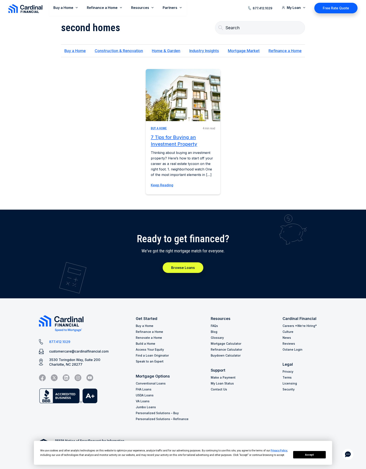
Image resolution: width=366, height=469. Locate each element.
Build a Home (145, 343)
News (287, 337)
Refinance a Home (285, 50)
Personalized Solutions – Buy (157, 413)
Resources (220, 318)
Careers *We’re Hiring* (300, 326)
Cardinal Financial (299, 318)
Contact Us (219, 389)
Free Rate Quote (336, 8)
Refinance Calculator (226, 349)
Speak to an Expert (150, 361)
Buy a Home (75, 50)
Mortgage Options (153, 376)
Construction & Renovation (119, 50)
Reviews (289, 343)
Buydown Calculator (226, 355)
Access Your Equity (150, 349)
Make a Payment (223, 377)
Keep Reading (162, 185)
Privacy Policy (279, 450)
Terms (287, 377)
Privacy (288, 371)
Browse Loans (183, 268)
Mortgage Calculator (226, 343)
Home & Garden (166, 50)
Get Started (146, 318)
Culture (288, 331)
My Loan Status (222, 383)
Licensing (290, 383)
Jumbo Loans (146, 407)
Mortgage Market (244, 50)
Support (218, 370)
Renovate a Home (149, 337)
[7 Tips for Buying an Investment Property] (183, 95)
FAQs (214, 326)
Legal (288, 364)
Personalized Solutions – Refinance (162, 419)
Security (289, 389)
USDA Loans (145, 395)
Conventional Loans (151, 383)
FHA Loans (143, 389)
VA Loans (143, 401)
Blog (214, 331)
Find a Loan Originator (152, 355)
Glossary (217, 337)
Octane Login (292, 349)
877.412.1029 (262, 8)
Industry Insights (204, 50)
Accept (309, 454)
